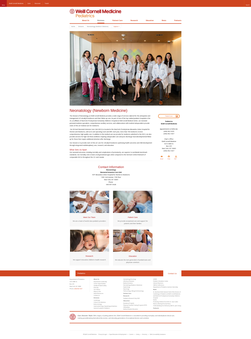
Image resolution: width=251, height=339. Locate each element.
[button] (247, 3)
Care (29, 3)
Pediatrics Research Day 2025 (131, 298)
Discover (38, 3)
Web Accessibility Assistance (158, 334)
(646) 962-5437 (78, 289)
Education (150, 20)
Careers (131, 334)
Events (155, 300)
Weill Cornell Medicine (16, 3)
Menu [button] (3, 5)
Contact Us (172, 274)
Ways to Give (97, 291)
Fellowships (126, 307)
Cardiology (97, 300)
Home (72, 20)
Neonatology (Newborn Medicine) (132, 285)
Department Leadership (100, 281)
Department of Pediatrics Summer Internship (165, 287)
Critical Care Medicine (100, 302)
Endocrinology (98, 304)
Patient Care (117, 20)
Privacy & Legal (102, 334)
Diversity (96, 287)
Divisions (100, 20)
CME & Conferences (158, 285)
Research (134, 20)
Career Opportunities (100, 283)
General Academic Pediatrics (102, 308)
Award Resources (98, 293)
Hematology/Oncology (129, 279)
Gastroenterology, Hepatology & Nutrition (105, 306)
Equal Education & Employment (118, 334)
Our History (97, 289)
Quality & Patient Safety (100, 285)
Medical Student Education (130, 309)
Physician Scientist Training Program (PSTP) (135, 305)
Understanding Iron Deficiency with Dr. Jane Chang (167, 306)
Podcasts (177, 20)
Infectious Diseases (128, 281)
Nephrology (126, 287)
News (164, 20)
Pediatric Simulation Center (160, 281)
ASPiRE (155, 279)
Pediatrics (81, 273)
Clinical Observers (158, 283)
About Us (85, 20)
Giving (138, 334)
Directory (144, 334)
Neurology (126, 289)
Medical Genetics (128, 283)
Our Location (72, 273)
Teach (47, 3)
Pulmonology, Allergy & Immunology (133, 291)
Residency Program (128, 303)
